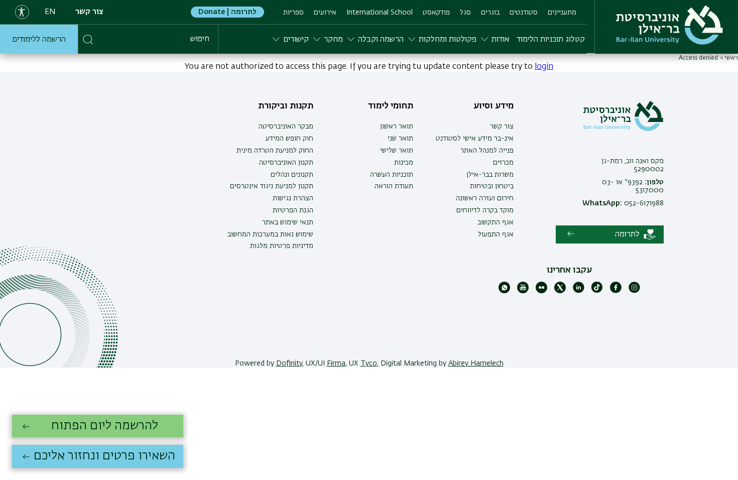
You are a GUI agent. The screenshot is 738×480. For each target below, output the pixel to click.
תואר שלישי (396, 150)
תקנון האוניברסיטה (286, 162)
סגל (465, 12)
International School (379, 12)
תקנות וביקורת (285, 105)
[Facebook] (616, 291)
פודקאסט (436, 12)
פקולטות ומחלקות (447, 40)
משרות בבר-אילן (490, 174)
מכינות (403, 162)
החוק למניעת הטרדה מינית (274, 150)
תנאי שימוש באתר (287, 222)
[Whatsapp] (504, 291)
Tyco (368, 363)
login (544, 67)
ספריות (293, 12)
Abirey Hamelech (476, 363)
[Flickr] (541, 291)
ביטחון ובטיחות (492, 186)
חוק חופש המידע (289, 138)
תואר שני (400, 138)
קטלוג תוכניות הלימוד (551, 40)
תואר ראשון (396, 126)
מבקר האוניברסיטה (286, 126)
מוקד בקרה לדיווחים (485, 210)
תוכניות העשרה (391, 174)
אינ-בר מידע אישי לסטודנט (475, 138)
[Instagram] (634, 291)
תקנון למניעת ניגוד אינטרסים (271, 186)
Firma (336, 363)
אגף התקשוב (495, 222)
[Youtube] (523, 291)
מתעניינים (562, 12)
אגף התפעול (496, 234)
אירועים (325, 12)
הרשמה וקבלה (381, 40)
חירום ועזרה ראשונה (485, 198)
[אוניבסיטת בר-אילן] (669, 25)
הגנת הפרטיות (293, 210)
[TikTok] (597, 291)
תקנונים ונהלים (292, 174)
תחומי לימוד (390, 105)
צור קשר (89, 12)
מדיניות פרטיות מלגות (281, 246)
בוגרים (490, 12)
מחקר (333, 40)
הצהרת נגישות (293, 198)
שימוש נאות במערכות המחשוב (270, 234)
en (50, 12)
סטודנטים (524, 12)
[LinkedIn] (578, 291)
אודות (500, 40)
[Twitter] (560, 291)
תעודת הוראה (394, 186)
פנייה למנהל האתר (487, 150)
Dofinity (289, 363)
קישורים (296, 40)
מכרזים (503, 162)
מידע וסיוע (493, 105)
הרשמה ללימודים (39, 40)
